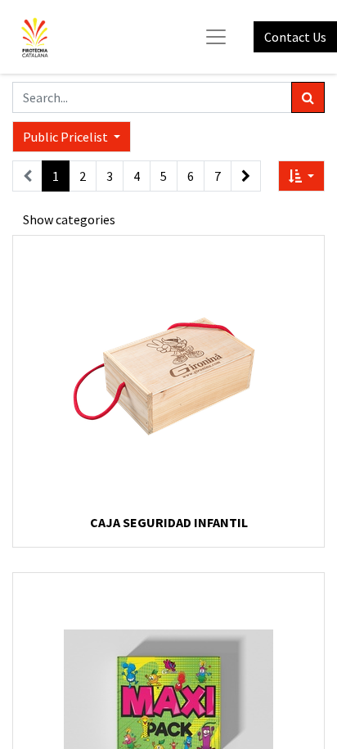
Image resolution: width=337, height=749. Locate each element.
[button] (301, 176)
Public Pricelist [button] (66, 137)
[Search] (308, 97)
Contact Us (295, 37)
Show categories (69, 219)
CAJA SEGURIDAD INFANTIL (169, 522)
